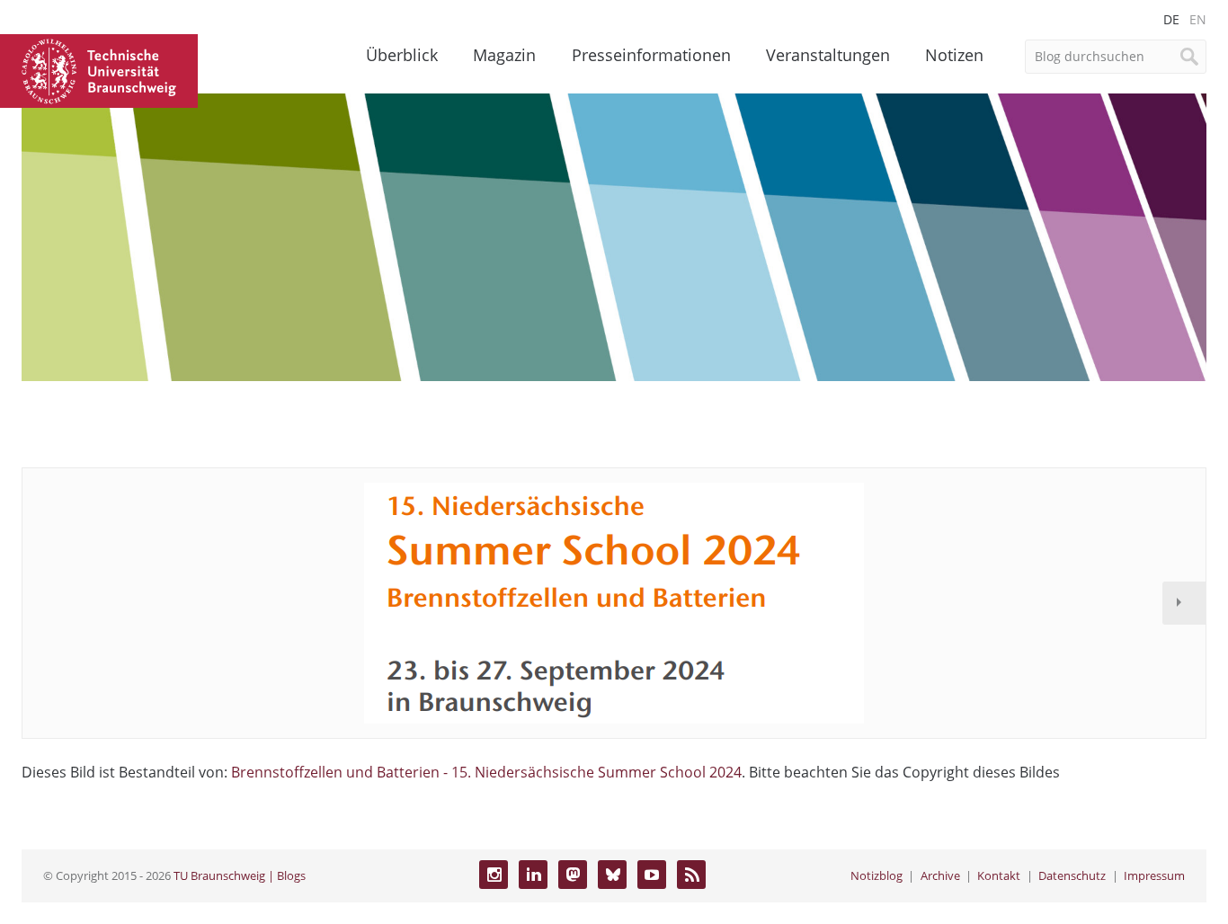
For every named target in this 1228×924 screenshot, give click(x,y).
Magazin (504, 55)
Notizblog (876, 875)
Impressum (1154, 875)
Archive (940, 875)
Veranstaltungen (828, 55)
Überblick (402, 55)
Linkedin (533, 874)
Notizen (954, 55)
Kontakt (998, 875)
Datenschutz (1072, 875)
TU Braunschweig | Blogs (240, 875)
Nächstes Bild (1184, 603)
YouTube (651, 874)
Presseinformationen (651, 55)
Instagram (493, 874)
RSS (691, 874)
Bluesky (612, 874)
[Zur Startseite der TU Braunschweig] (99, 69)
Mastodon (572, 874)
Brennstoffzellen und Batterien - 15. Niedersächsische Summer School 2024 (486, 772)
